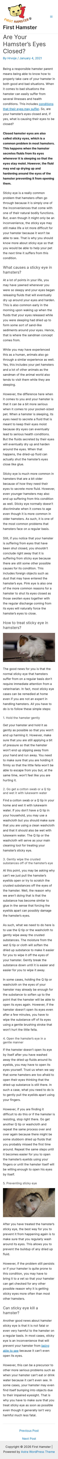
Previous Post (29, 1430)
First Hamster (20, 27)
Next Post (29, 1438)
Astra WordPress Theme (38, 1452)
